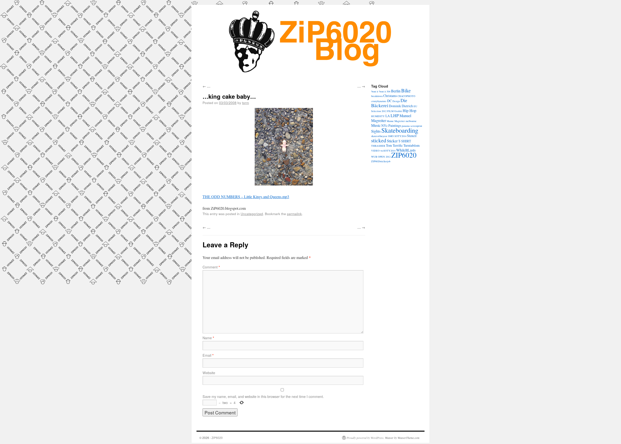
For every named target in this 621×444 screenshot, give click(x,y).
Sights (376, 131)
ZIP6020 (404, 155)
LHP (395, 115)
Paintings (394, 125)
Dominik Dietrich (401, 106)
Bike (406, 90)
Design (396, 101)
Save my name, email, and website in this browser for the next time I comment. (263, 396)
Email (208, 355)
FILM (390, 111)
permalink (294, 213)
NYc (384, 125)
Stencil (412, 135)
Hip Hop (409, 110)
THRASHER (378, 145)
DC (389, 100)
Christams (390, 95)
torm (245, 102)
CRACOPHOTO (406, 96)
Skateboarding (399, 130)
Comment (211, 267)
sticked (378, 140)
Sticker (392, 141)
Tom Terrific (394, 145)
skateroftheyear (379, 136)
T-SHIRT (404, 141)
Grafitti (398, 111)
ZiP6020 (217, 438)
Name (208, 337)
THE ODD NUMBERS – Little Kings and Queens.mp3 (246, 196)
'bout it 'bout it (378, 91)
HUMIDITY (378, 116)
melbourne (411, 121)
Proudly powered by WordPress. (365, 438)
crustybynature (378, 101)
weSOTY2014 (387, 150)
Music (376, 125)
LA (387, 115)
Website (209, 372)
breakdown (377, 96)
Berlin (395, 91)
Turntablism (411, 145)
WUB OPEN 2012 (381, 156)
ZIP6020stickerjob (380, 161)
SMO (391, 136)
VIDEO (375, 150)
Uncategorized (252, 213)
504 (388, 91)
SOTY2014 (400, 136)
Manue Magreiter (396, 121)
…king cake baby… (229, 96)
